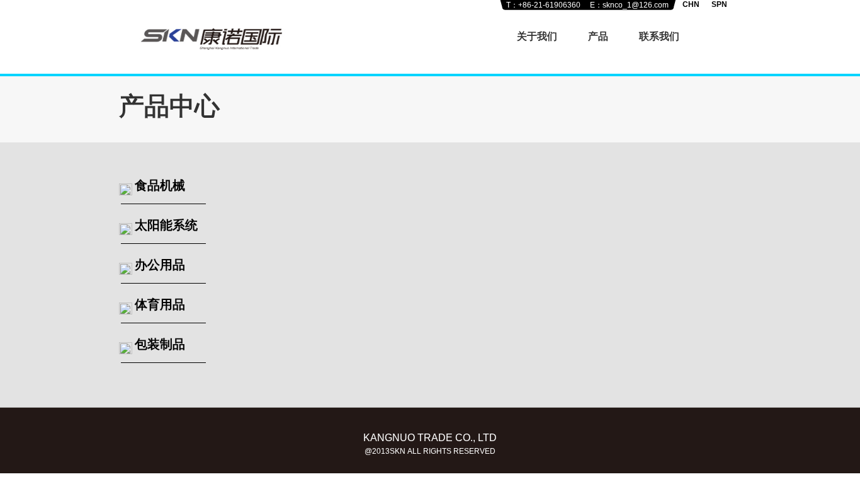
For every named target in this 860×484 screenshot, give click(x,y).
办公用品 (160, 265)
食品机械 (160, 185)
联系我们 (659, 36)
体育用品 (160, 304)
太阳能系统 (166, 225)
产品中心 (169, 106)
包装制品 (160, 344)
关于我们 (537, 36)
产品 (598, 36)
